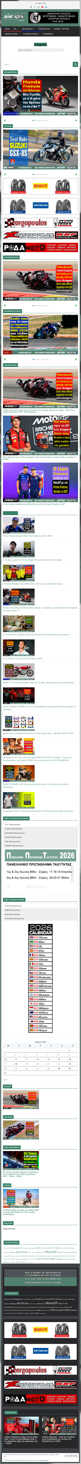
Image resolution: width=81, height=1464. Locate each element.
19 (27, 1064)
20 (37, 1064)
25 (16, 1068)
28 (48, 1068)
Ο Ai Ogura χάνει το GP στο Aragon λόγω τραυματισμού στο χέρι (32, 559)
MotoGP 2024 (17, 1310)
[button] (17, 28)
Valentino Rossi (31, 1259)
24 (5, 1068)
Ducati (38, 1248)
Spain (24, 1259)
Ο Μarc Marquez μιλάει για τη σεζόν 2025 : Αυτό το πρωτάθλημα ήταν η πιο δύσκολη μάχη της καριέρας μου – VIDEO (21, 1440)
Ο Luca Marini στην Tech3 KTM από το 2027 (23, 658)
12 (27, 1059)
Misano (30, 1252)
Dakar (32, 1248)
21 (48, 1064)
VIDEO (38, 1259)
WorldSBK (45, 1259)
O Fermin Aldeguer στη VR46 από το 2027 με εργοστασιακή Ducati (33, 583)
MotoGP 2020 (15, 1256)
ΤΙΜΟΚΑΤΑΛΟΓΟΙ (44, 29)
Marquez (12, 1252)
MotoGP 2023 (66, 1256)
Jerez (65, 1248)
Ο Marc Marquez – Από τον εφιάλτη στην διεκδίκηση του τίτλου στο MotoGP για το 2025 (58, 1439)
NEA (14, 29)
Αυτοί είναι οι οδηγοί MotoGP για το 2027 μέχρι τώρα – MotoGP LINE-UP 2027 (38, 733)
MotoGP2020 (7, 1256)
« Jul (5, 1079)
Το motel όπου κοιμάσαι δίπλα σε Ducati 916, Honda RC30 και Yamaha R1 (36, 634)
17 (5, 1064)
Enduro (43, 1248)
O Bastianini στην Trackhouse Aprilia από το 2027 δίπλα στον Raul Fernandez (38, 811)
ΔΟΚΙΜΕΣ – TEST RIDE (61, 29)
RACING (13, 1259)
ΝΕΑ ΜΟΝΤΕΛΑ (27, 29)
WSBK (52, 1259)
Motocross (40, 1252)
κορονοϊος (29, 1262)
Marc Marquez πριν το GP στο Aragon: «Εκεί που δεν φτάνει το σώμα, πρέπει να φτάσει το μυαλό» (39, 458)
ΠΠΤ (10, 1262)
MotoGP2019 (72, 1252)
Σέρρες (14, 1262)
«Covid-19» (66, 1259)
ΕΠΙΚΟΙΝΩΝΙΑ (48, 34)
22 (59, 1064)
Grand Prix (50, 1248)
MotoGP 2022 (49, 1256)
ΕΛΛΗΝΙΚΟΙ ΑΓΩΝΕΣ (30, 34)
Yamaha (59, 1259)
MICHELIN (21, 1252)
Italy (62, 1248)
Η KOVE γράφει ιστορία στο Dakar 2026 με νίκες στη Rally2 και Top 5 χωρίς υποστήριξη (21, 1212)
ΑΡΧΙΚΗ (7, 29)
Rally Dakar (19, 1259)
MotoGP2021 (32, 1256)
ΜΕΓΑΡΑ (6, 1262)
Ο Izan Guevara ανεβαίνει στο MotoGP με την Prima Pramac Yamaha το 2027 (34, 504)
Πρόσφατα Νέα (10, 513)
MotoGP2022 (41, 1256)
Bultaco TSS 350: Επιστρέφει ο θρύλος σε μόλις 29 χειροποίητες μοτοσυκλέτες (38, 682)
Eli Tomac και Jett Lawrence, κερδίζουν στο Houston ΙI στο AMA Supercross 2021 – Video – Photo (20, 1174)
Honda (58, 1248)
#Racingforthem (16, 1248)
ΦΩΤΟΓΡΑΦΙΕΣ (20, 1262)
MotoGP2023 (58, 1256)
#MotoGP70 (7, 1248)
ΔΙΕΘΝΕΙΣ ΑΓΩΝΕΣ (11, 34)
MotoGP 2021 (23, 1256)
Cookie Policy (44, 1460)
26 (27, 1068)
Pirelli (9, 1259)
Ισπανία (72, 1259)
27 (37, 1068)
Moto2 (34, 1252)
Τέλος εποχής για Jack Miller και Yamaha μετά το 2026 (27, 536)
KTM (69, 1248)
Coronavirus (27, 1248)
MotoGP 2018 (62, 1252)
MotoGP (51, 1252)
